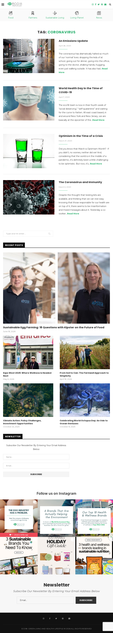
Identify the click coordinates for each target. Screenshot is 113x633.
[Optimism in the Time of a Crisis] (28, 151)
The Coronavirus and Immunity (80, 182)
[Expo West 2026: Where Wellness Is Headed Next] (28, 352)
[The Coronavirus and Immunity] (28, 197)
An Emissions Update (73, 41)
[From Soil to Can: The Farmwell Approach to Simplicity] (85, 352)
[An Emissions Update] (28, 56)
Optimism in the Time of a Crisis (81, 136)
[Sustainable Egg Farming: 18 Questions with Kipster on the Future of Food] (56, 288)
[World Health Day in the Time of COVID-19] (28, 103)
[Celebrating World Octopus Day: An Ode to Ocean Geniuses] (85, 400)
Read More (98, 120)
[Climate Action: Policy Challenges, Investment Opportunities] (28, 400)
